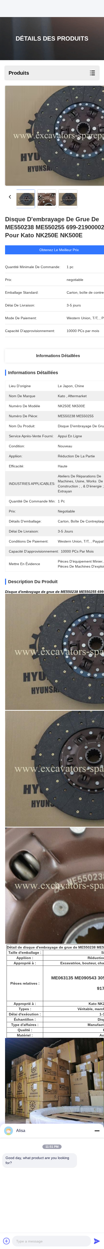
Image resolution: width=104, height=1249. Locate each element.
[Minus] (97, 1131)
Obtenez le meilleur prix (59, 250)
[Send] (97, 1240)
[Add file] (6, 1240)
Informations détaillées (58, 356)
